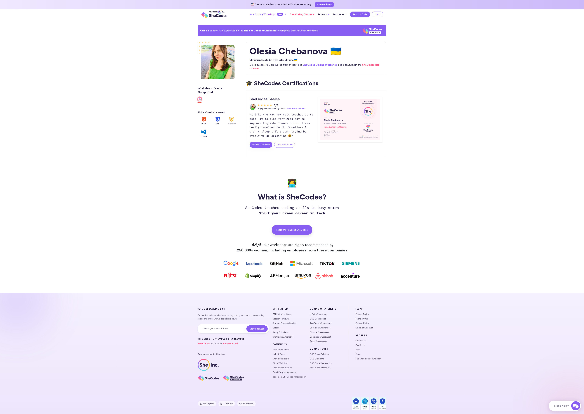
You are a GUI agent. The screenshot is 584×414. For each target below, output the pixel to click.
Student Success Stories (284, 323)
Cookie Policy (362, 323)
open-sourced (230, 343)
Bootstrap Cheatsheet (320, 336)
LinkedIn (228, 403)
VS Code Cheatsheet (320, 327)
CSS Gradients (317, 358)
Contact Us (360, 340)
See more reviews (296, 108)
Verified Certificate (261, 144)
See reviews (324, 4)
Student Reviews (281, 318)
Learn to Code (360, 14)
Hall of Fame (279, 354)
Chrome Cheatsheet (319, 332)
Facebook (248, 403)
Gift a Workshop (280, 363)
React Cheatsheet (318, 341)
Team (357, 354)
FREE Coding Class (282, 314)
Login (377, 14)
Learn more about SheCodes (292, 229)
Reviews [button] (322, 14)
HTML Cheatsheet (318, 314)
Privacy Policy (362, 314)
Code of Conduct (364, 327)
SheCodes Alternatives (283, 336)
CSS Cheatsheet (318, 318)
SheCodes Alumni (281, 349)
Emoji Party (278, 372)
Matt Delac (204, 343)
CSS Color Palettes (319, 354)
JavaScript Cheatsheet (320, 323)
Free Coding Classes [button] (301, 14)
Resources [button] (339, 14)
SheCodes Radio (281, 358)
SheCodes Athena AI (320, 367)
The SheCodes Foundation (260, 30)
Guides (276, 327)
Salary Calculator (281, 332)
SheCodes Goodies (282, 367)
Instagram (208, 403)
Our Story (360, 345)
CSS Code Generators (321, 363)
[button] (268, 14)
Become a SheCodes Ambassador (289, 376)
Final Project (283, 144)
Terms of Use (361, 318)
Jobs (357, 349)
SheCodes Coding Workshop (320, 64)
